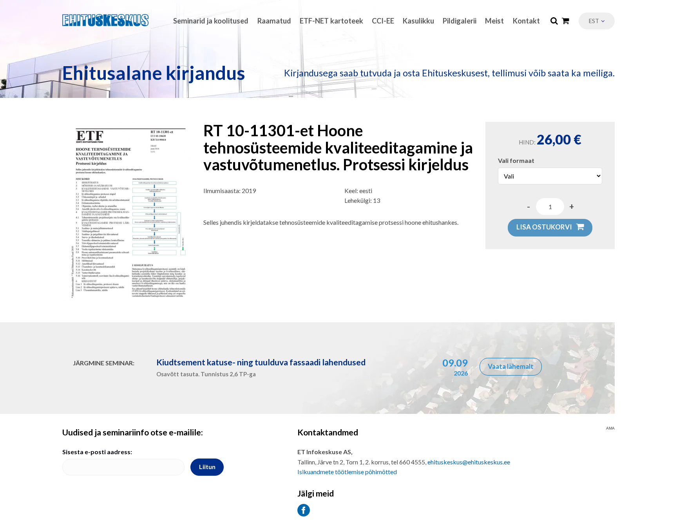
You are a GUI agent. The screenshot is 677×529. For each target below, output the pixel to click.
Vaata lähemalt (511, 366)
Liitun (207, 466)
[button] (597, 21)
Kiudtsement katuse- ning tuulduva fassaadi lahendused (261, 362)
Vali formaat (516, 160)
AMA (610, 428)
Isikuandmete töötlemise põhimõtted (347, 471)
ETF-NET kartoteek (331, 20)
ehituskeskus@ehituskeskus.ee (468, 462)
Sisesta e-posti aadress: (97, 451)
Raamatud (274, 20)
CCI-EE (383, 20)
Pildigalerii (459, 20)
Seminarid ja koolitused (210, 20)
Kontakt (526, 20)
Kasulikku (418, 20)
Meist (494, 20)
